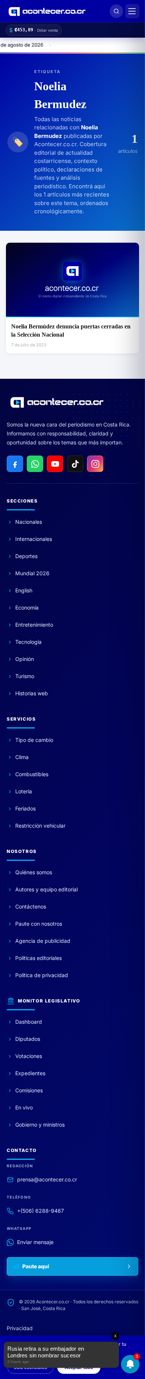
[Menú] (132, 11)
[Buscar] (116, 11)
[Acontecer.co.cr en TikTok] (75, 464)
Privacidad (20, 1328)
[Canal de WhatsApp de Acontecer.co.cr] (35, 464)
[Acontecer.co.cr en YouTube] (55, 464)
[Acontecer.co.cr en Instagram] (95, 464)
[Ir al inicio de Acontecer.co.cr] (57, 402)
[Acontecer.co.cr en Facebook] (15, 464)
